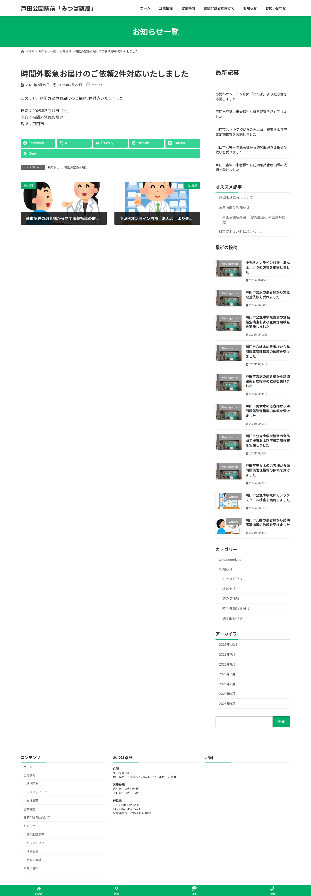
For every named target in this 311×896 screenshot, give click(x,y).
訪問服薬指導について (236, 197)
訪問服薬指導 (232, 618)
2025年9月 (227, 654)
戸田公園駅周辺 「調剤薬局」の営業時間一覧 (255, 219)
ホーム (28, 767)
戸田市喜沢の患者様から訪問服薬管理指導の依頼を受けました (251, 167)
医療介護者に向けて (37, 817)
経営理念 (32, 784)
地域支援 (229, 589)
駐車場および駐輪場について (241, 232)
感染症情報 (230, 599)
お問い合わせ (32, 868)
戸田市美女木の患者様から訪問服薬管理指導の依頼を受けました (268, 411)
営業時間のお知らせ (234, 207)
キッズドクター (234, 579)
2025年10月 (228, 645)
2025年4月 (227, 704)
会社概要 (32, 801)
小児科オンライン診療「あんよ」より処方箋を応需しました (251, 96)
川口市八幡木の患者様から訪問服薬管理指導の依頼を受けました (251, 149)
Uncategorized (230, 559)
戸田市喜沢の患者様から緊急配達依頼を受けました (251, 114)
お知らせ (53, 167)
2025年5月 (227, 694)
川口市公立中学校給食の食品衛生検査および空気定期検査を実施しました (251, 131)
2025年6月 (227, 684)
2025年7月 (227, 674)
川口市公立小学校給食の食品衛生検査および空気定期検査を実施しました (268, 440)
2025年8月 (227, 664)
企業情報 (29, 775)
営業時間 (29, 809)
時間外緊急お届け (76, 167)
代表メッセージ (36, 792)
